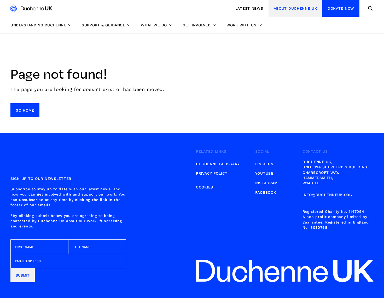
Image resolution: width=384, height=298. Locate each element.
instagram (266, 183)
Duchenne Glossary (218, 164)
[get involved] (199, 25)
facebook (265, 192)
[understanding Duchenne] (43, 25)
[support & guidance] (106, 25)
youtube (264, 173)
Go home (25, 110)
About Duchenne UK (295, 8)
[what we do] (156, 25)
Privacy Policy (211, 173)
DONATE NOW (341, 8)
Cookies (204, 187)
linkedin (264, 164)
